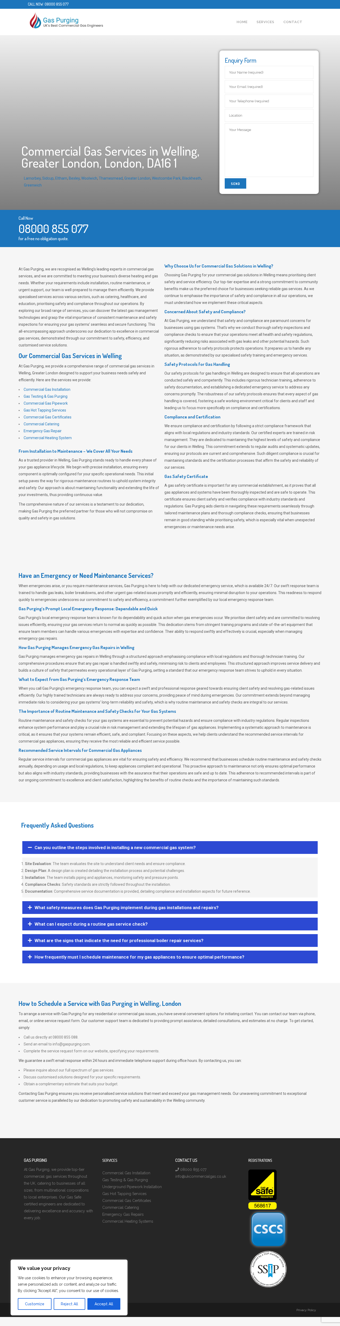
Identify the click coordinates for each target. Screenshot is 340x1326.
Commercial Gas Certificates (47, 417)
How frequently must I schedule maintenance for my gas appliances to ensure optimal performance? (139, 957)
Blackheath (191, 178)
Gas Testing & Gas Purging (45, 396)
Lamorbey (32, 178)
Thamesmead (111, 178)
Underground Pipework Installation (132, 1187)
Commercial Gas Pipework (46, 403)
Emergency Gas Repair (43, 431)
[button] (170, 847)
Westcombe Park (166, 178)
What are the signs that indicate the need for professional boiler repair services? (119, 940)
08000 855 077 (57, 4)
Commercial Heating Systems (127, 1221)
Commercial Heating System (48, 438)
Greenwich (33, 185)
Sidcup (48, 178)
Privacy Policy (306, 1310)
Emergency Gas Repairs (123, 1214)
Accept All (104, 1304)
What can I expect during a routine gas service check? (91, 924)
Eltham (61, 178)
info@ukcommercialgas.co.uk (200, 1176)
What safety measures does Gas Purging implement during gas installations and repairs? (127, 907)
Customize (34, 1304)
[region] (69, 1287)
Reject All (69, 1304)
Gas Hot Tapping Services (45, 410)
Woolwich (89, 178)
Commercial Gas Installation (47, 389)
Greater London (137, 178)
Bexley (74, 178)
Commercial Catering (41, 424)
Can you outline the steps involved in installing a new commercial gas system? (115, 847)
